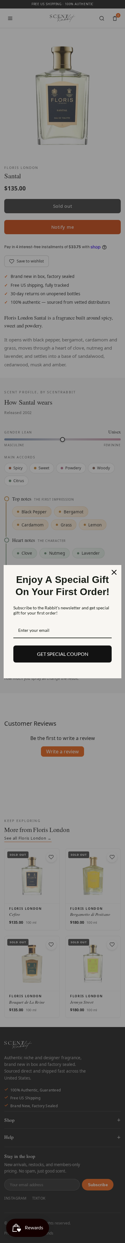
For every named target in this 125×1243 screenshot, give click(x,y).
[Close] (114, 572)
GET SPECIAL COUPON (62, 654)
